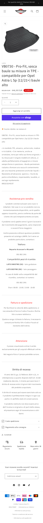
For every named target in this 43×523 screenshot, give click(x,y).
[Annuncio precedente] (4, 3)
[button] (4, 11)
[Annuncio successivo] (38, 3)
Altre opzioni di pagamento (21, 123)
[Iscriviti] (35, 476)
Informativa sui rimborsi (26, 507)
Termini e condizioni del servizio (22, 514)
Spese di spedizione (17, 93)
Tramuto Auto (22, 504)
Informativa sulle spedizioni (23, 518)
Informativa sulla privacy (23, 510)
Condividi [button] (7, 435)
